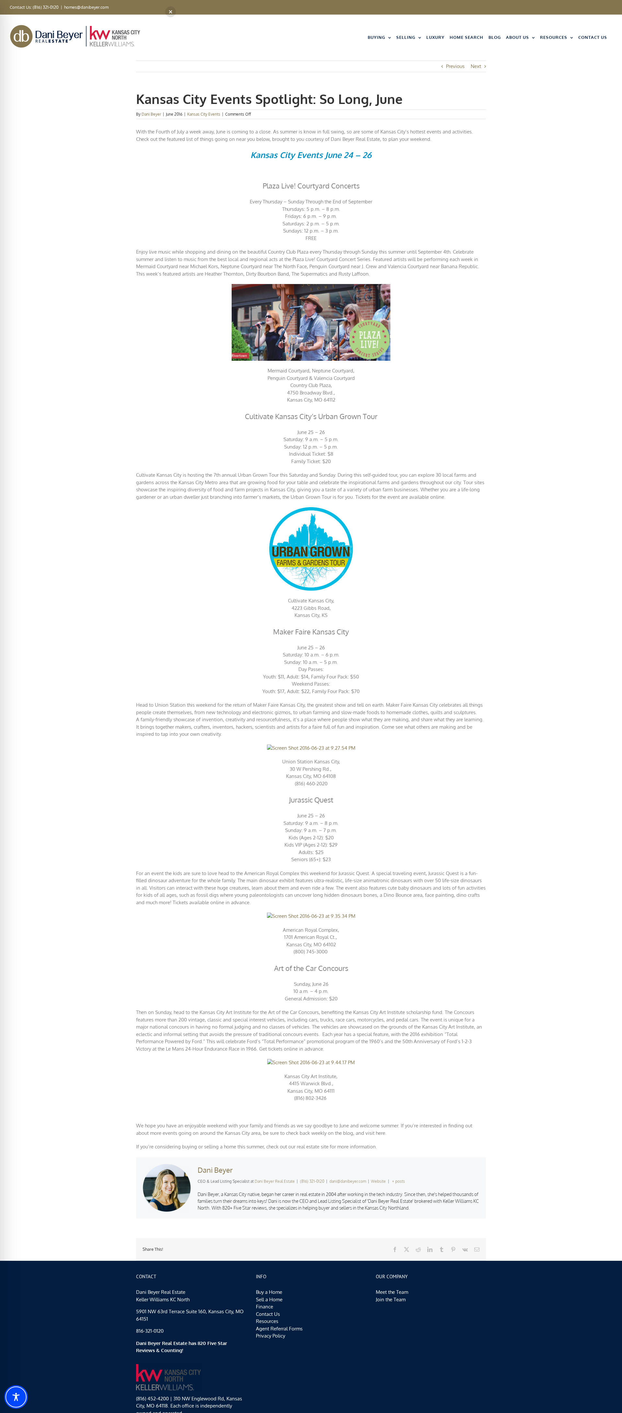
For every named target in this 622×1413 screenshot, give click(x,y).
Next (476, 66)
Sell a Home (269, 1299)
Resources (267, 1321)
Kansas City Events (203, 114)
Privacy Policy (270, 1336)
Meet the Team (392, 1292)
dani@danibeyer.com (347, 1181)
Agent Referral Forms (279, 1328)
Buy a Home (269, 1292)
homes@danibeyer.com (86, 7)
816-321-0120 (150, 1331)
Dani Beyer (151, 114)
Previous (455, 66)
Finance (264, 1307)
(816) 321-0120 (312, 1181)
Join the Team (391, 1299)
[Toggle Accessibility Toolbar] (16, 1397)
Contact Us (268, 1314)
